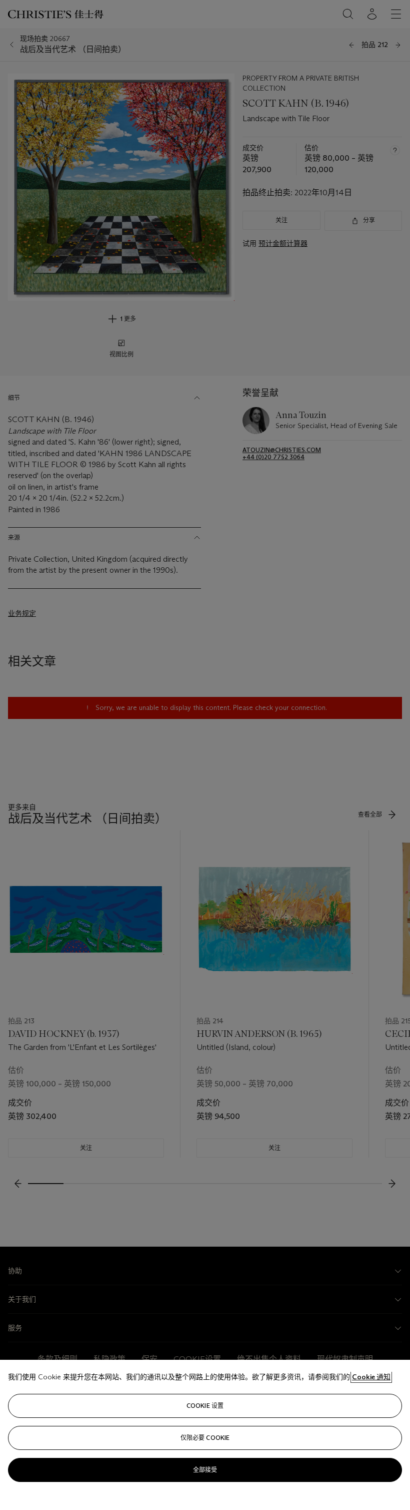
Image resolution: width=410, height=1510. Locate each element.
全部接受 (205, 1469)
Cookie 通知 (371, 1376)
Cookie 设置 (205, 1405)
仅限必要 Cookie (205, 1437)
